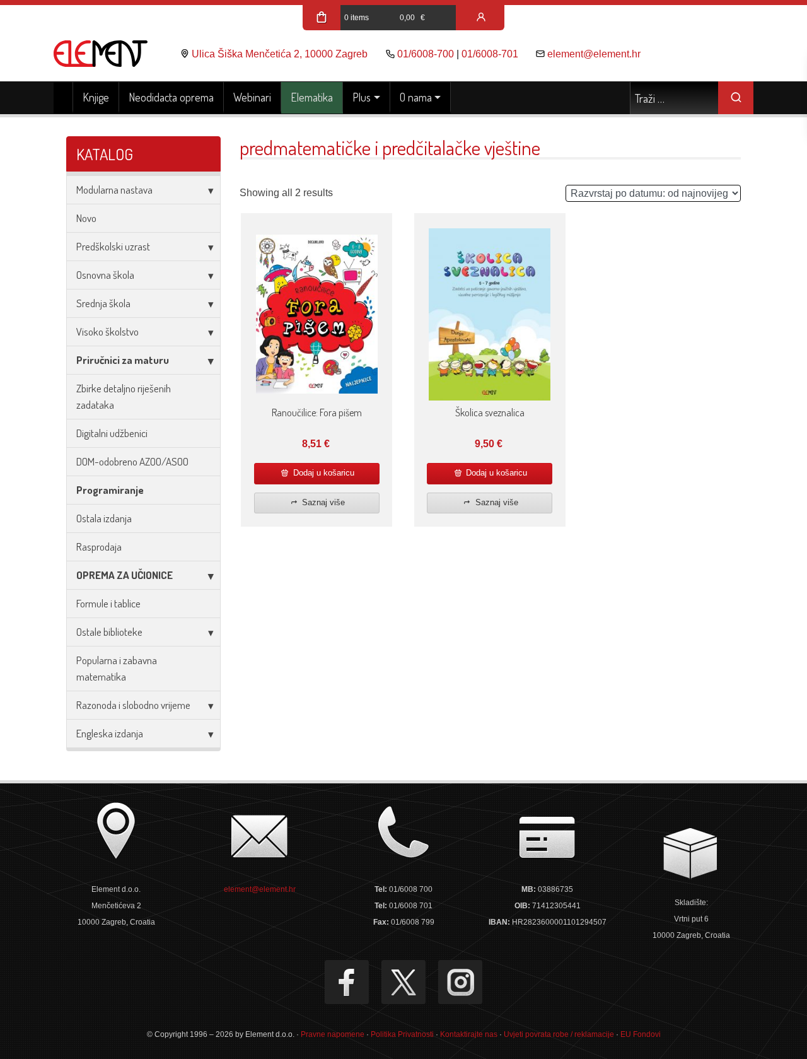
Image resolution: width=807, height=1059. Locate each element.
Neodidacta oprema (171, 97)
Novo (86, 218)
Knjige (96, 97)
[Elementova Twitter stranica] (403, 982)
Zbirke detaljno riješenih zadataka (123, 396)
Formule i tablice (108, 603)
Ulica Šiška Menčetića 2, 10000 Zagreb (280, 54)
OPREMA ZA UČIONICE (124, 575)
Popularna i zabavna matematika (116, 668)
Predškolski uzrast (113, 246)
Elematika (312, 97)
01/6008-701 (490, 54)
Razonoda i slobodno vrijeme (133, 704)
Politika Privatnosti (402, 1034)
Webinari (252, 97)
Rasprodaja (99, 546)
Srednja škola (103, 303)
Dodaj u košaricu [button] (322, 472)
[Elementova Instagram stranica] (460, 982)
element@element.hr (594, 54)
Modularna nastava (114, 189)
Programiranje (110, 489)
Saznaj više (322, 502)
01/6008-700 (425, 54)
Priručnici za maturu (122, 359)
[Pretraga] (735, 97)
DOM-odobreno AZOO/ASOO (132, 461)
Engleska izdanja (109, 733)
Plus (361, 97)
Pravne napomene (332, 1034)
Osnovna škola (105, 274)
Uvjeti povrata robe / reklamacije (559, 1034)
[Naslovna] (63, 98)
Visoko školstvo (107, 331)
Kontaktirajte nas (468, 1034)
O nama (416, 97)
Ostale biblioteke (109, 631)
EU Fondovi (640, 1034)
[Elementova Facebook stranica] (347, 982)
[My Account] (481, 17)
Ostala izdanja (104, 518)
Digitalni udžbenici (112, 433)
